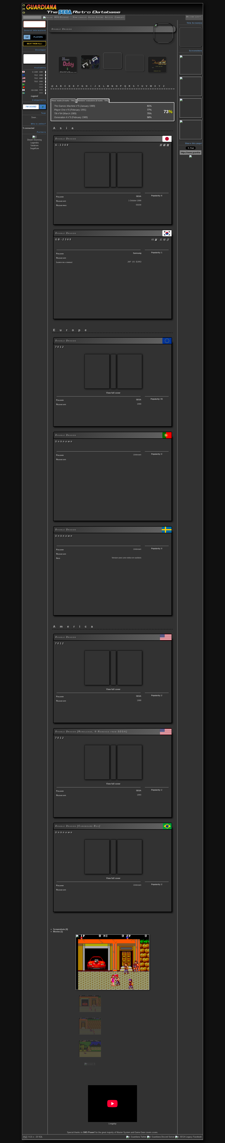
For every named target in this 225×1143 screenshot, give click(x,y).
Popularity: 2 (156, 695)
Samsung (137, 253)
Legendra (34, 143)
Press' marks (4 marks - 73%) (63, 101)
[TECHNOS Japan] (34, 58)
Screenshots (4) (60, 929)
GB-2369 (34, 90)
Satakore (34, 145)
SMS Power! (89, 1132)
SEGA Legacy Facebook (190, 1137)
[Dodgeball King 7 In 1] (90, 56)
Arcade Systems (95, 17)
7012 (36, 75)
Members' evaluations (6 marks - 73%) (93, 101)
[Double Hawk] (134, 56)
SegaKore (34, 148)
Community (120, 17)
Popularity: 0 (156, 454)
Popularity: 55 (157, 399)
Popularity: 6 (156, 196)
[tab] (63, 100)
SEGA (138, 196)
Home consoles (78, 17)
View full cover (113, 393)
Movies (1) (58, 931)
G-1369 (35, 72)
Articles (109, 17)
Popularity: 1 (156, 253)
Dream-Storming (34, 140)
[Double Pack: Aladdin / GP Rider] (157, 58)
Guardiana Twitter (138, 1137)
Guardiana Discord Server (162, 1137)
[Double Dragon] (112, 54)
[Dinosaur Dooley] (67, 58)
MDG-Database (61, 17)
